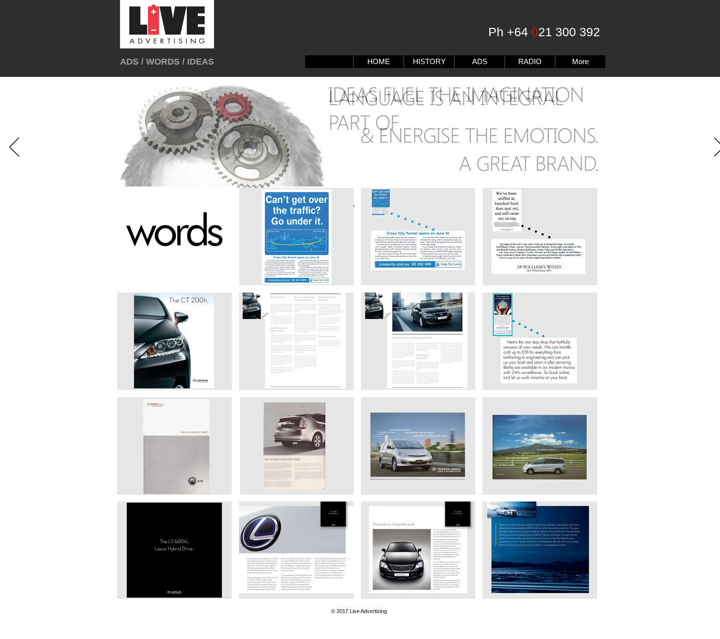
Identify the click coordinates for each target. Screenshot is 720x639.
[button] (174, 236)
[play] (577, 591)
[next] (576, 402)
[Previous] (14, 147)
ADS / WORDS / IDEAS (167, 62)
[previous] (138, 402)
